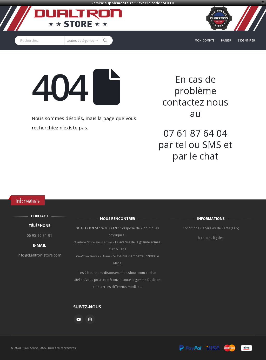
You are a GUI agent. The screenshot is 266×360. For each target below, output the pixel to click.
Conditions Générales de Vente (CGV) (211, 228)
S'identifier (246, 40)
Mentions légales (211, 238)
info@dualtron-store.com (39, 255)
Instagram (90, 319)
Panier (226, 40)
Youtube (78, 319)
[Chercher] (105, 40)
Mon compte (205, 40)
